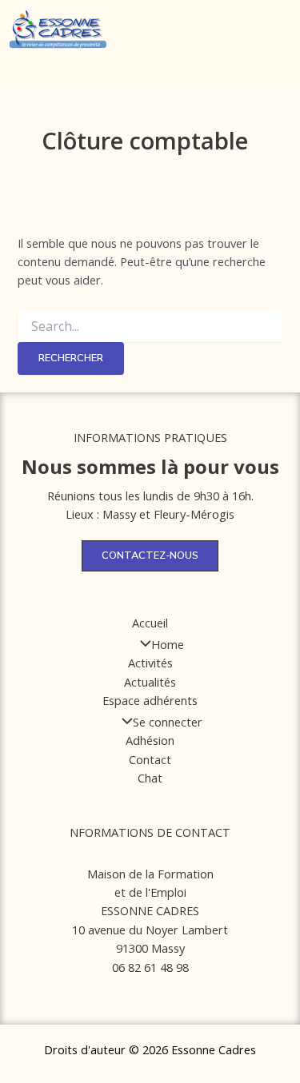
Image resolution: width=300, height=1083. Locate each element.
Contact (150, 759)
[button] (167, 38)
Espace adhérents (150, 700)
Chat (150, 778)
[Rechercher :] (150, 326)
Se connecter (167, 722)
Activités (150, 663)
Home (167, 644)
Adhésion (150, 740)
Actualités (150, 682)
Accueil (150, 623)
